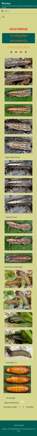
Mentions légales (19, 425)
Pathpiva (6, 3)
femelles (30, 407)
